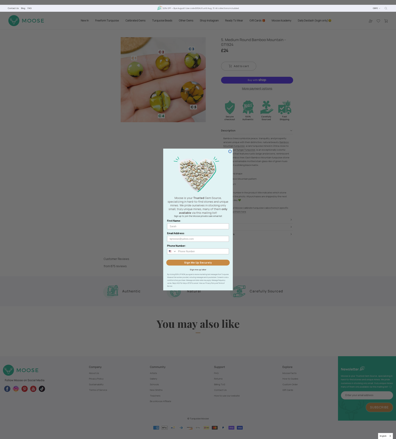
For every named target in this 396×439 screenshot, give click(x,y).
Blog (23, 8)
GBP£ (375, 8)
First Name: (174, 220)
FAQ (30, 8)
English (383, 436)
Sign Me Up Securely (198, 262)
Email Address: (176, 233)
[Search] (386, 8)
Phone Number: (176, 245)
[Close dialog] (230, 151)
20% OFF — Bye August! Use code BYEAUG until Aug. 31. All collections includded (201, 8)
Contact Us (13, 8)
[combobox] (385, 436)
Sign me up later (198, 269)
